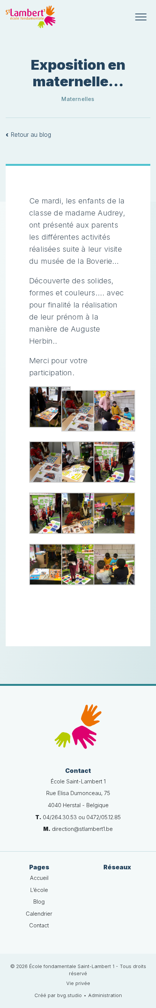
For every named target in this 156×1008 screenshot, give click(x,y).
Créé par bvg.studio (58, 995)
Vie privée (78, 983)
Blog (39, 901)
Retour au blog (28, 134)
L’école (39, 890)
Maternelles (77, 99)
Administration (105, 995)
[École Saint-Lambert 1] (78, 726)
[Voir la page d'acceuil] (31, 17)
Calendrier (39, 913)
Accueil (39, 878)
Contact (39, 925)
